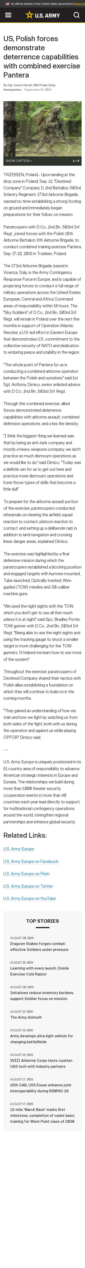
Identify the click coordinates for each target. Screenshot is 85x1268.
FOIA (74, 1248)
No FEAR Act (20, 1254)
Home (18, 1242)
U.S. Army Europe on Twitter (28, 886)
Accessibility (49, 1248)
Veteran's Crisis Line (56, 1254)
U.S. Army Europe (18, 849)
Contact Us (40, 1242)
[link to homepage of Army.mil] (43, 14)
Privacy (64, 1242)
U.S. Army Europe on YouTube (29, 898)
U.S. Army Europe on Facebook (30, 861)
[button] (2, 9)
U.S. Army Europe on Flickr (26, 873)
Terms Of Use (18, 1248)
